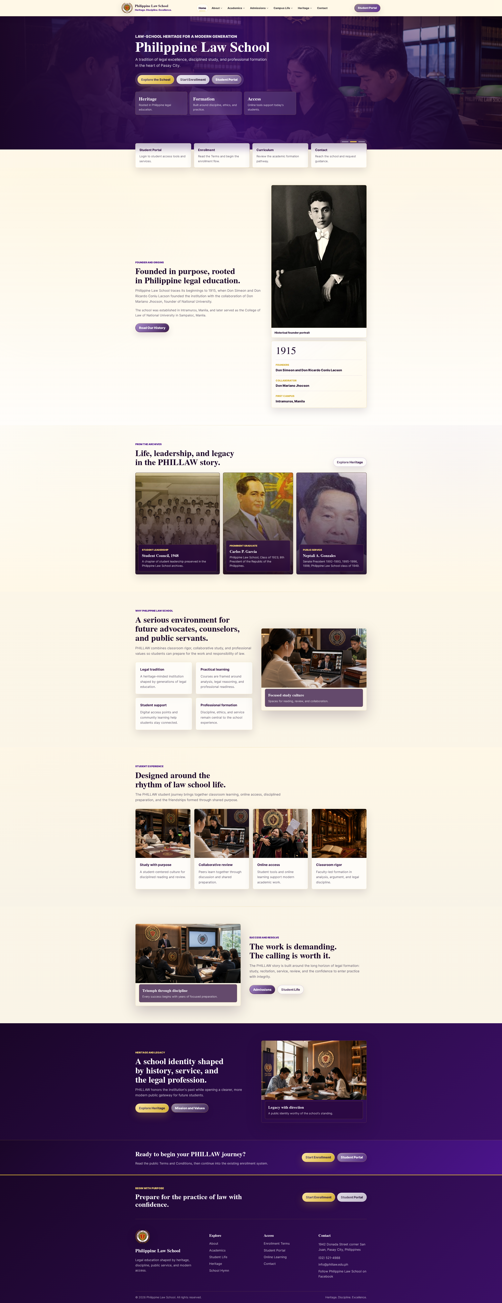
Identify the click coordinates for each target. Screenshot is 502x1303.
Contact (322, 8)
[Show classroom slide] (345, 141)
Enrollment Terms (277, 1243)
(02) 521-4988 (329, 1258)
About (216, 8)
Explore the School (155, 79)
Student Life (290, 990)
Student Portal (367, 7)
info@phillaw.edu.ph (333, 1264)
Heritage (303, 8)
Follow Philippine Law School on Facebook (342, 1273)
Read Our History (152, 328)
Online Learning (275, 1257)
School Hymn (219, 1270)
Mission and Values (190, 1108)
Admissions (258, 8)
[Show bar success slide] (361, 141)
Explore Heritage (350, 462)
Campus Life (282, 8)
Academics (234, 8)
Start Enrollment (193, 79)
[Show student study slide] (353, 141)
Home (202, 8)
